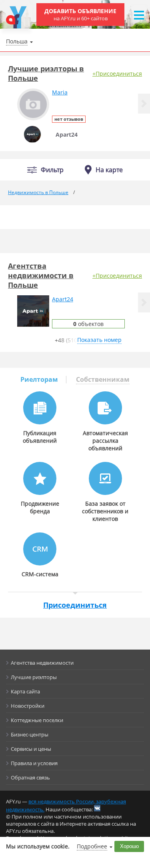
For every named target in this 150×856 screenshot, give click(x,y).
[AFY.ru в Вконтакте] (97, 808)
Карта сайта (25, 691)
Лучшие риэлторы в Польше (46, 73)
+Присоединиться (117, 73)
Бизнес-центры (29, 734)
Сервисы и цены (31, 748)
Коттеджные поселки (37, 720)
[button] (144, 104)
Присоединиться (75, 605)
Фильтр (52, 170)
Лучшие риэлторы (34, 677)
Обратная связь (30, 777)
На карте (109, 169)
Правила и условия (34, 763)
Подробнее (92, 846)
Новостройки (27, 705)
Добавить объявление (80, 14)
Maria (60, 92)
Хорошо (129, 846)
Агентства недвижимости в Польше (41, 275)
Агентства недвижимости (42, 662)
